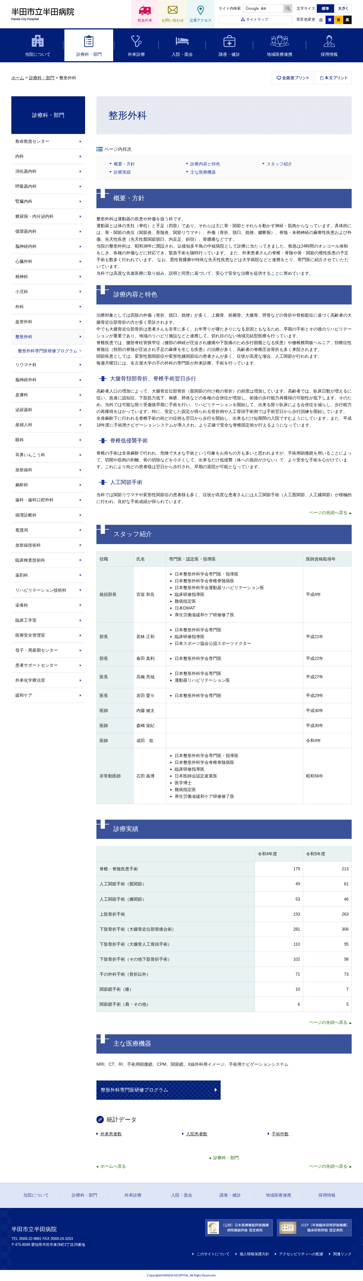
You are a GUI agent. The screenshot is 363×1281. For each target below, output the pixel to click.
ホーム (17, 77)
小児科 (21, 291)
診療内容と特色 (205, 163)
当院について (37, 54)
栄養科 (21, 605)
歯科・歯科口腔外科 (34, 499)
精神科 (21, 276)
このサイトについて (213, 1254)
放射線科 (23, 469)
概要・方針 (124, 163)
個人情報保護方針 (254, 1254)
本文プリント (333, 77)
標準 (325, 8)
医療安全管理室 (30, 635)
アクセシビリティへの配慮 (301, 1254)
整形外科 (23, 336)
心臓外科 (23, 261)
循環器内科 (26, 231)
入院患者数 (196, 1133)
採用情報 (329, 54)
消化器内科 (26, 171)
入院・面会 (182, 54)
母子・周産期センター (36, 650)
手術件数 (280, 1133)
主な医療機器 (203, 172)
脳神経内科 (26, 246)
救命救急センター (32, 141)
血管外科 (23, 321)
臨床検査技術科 (30, 560)
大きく (343, 8)
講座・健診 (229, 54)
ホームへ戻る (113, 1166)
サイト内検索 (230, 8)
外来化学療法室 (30, 680)
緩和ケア (23, 695)
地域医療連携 (279, 54)
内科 (19, 156)
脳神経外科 (26, 379)
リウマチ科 (26, 364)
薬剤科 (21, 575)
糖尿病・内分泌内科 (34, 216)
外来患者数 (111, 1133)
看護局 (21, 530)
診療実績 (122, 172)
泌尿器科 (23, 409)
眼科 (19, 439)
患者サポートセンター (36, 665)
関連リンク (342, 1254)
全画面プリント (292, 77)
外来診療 (136, 54)
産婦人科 (23, 424)
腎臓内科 (23, 201)
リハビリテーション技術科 (40, 590)
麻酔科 (21, 484)
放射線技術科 (28, 545)
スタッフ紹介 (279, 163)
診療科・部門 (89, 54)
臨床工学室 (26, 620)
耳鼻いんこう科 (30, 454)
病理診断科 (26, 515)
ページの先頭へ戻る (328, 512)
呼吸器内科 (26, 186)
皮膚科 (21, 394)
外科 (19, 306)
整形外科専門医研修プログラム (134, 1090)
